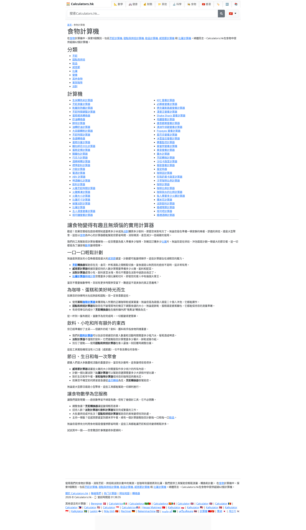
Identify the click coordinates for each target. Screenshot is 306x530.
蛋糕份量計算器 (81, 142)
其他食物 (77, 78)
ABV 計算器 (78, 176)
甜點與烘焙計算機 (134, 38)
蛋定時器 (162, 169)
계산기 (232, 511)
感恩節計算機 (167, 38)
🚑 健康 (133, 4)
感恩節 (76, 67)
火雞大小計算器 (81, 196)
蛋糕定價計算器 (81, 150)
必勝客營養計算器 (167, 104)
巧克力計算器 (80, 157)
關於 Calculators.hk (76, 493)
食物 (72, 38)
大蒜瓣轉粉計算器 (82, 131)
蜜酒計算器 (78, 173)
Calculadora (136, 503)
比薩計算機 (184, 38)
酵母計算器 (78, 123)
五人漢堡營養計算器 (83, 211)
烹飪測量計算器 (81, 104)
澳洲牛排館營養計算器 (169, 127)
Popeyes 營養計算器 (168, 131)
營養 (74, 75)
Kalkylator (77, 511)
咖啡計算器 (163, 184)
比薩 (74, 71)
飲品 (74, 63)
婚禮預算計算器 (166, 207)
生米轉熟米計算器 (82, 100)
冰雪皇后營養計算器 (168, 138)
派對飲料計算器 (166, 203)
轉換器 (136, 493)
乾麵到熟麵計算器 (82, 108)
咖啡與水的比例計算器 (169, 192)
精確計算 (90, 276)
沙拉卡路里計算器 (167, 161)
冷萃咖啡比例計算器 (168, 180)
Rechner (126, 511)
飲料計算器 (78, 184)
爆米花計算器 (164, 199)
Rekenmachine (147, 511)
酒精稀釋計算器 (81, 161)
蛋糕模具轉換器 (81, 115)
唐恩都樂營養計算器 (168, 123)
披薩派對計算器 (81, 203)
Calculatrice (129, 507)
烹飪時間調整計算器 (83, 111)
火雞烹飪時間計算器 (83, 188)
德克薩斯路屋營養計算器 (171, 108)
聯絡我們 (96, 493)
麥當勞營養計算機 (167, 146)
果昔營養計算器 (166, 150)
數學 (87, 245)
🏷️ (218, 4)
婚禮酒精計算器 (166, 215)
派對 (74, 86)
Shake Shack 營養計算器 (171, 115)
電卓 (219, 511)
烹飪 (74, 56)
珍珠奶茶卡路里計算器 (169, 176)
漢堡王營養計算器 (167, 111)
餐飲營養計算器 (166, 165)
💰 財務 (147, 4)
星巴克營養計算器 (167, 134)
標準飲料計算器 (81, 165)
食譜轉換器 (78, 138)
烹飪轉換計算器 (166, 157)
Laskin (94, 511)
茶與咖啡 (77, 82)
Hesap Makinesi (151, 507)
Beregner (96, 503)
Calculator (184, 503)
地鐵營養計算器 (166, 119)
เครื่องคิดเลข (186, 511)
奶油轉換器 (78, 119)
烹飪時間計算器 (81, 134)
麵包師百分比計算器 (83, 146)
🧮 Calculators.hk (80, 4)
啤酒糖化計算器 (81, 180)
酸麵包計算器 (80, 154)
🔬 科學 (177, 4)
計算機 (203, 511)
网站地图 (124, 493)
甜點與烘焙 (78, 59)
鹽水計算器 (163, 154)
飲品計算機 (151, 38)
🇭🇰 (206, 4)
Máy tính (109, 511)
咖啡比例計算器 (166, 188)
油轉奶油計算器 (81, 127)
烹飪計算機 (115, 38)
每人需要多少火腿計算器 (171, 196)
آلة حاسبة (167, 511)
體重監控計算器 (166, 142)
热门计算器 (110, 493)
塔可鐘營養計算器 (82, 215)
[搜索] (221, 13)
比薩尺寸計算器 (81, 199)
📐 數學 (118, 4)
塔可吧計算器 (164, 211)
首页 (69, 24)
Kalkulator (174, 507)
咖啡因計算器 (164, 173)
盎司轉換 (113, 380)
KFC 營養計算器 (166, 100)
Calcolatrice (116, 503)
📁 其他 (162, 4)
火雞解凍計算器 (81, 192)
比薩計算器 (78, 207)
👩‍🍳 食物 (191, 4)
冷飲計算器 (78, 169)
